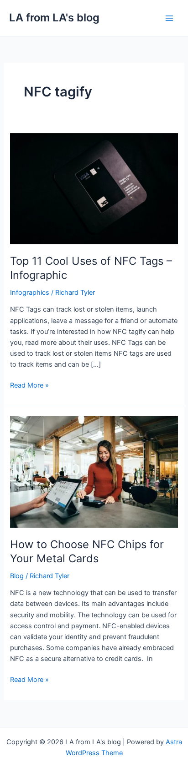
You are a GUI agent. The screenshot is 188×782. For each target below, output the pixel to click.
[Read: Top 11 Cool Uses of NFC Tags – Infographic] (94, 188)
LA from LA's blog (54, 17)
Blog (17, 576)
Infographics (29, 292)
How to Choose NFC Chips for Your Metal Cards (87, 551)
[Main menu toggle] (169, 18)
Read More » (29, 384)
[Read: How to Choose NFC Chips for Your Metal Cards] (94, 472)
